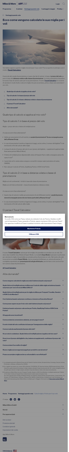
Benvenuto (9, 217)
